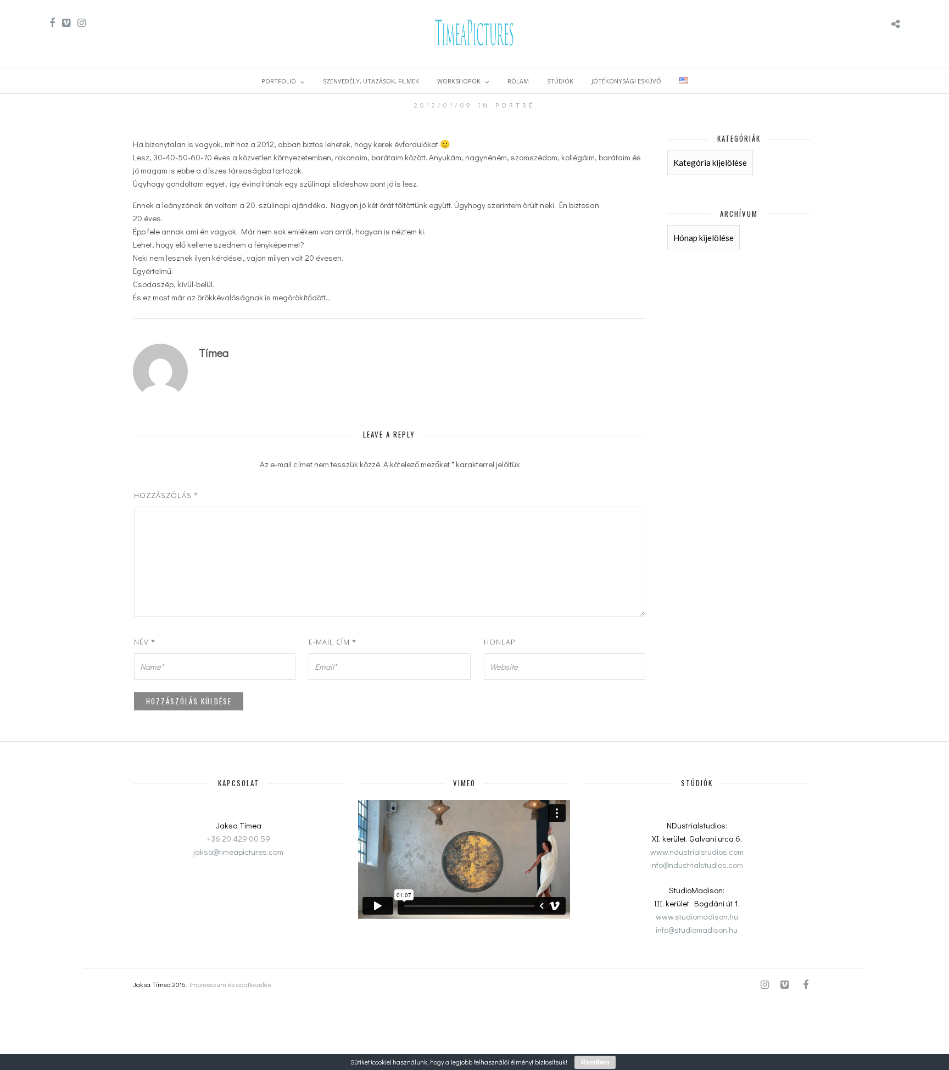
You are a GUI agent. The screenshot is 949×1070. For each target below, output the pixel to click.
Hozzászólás (166, 495)
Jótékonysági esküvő (626, 81)
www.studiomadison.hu (697, 916)
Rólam (518, 81)
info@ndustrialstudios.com (696, 864)
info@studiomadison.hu (697, 929)
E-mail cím (332, 642)
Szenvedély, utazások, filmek (371, 81)
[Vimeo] (66, 23)
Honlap (500, 642)
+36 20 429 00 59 (238, 838)
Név (144, 642)
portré (515, 104)
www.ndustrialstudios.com (697, 851)
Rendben (595, 1062)
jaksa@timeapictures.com (238, 851)
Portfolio (278, 81)
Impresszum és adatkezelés (230, 984)
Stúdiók (560, 81)
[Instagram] (81, 23)
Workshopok (459, 81)
